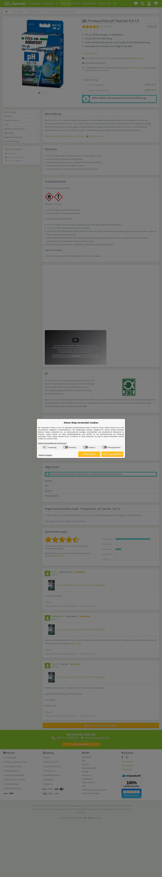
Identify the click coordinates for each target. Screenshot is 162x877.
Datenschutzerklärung (47, 443)
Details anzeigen (45, 455)
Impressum (62, 443)
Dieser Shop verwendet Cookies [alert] (81, 422)
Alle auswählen (112, 454)
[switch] (45, 447)
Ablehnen (89, 454)
